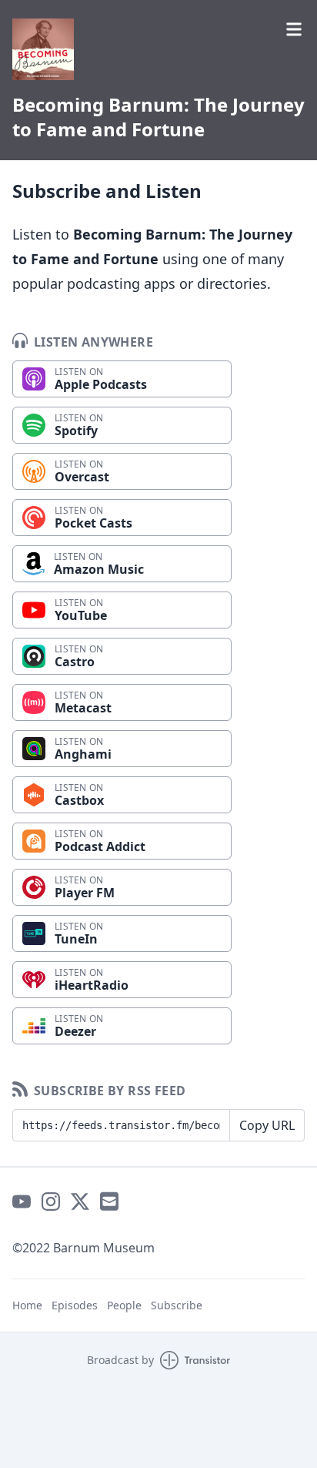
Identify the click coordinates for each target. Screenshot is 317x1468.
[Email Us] (109, 1201)
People (124, 1305)
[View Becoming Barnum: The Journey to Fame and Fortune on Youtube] (21, 1201)
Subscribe (176, 1305)
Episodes (75, 1305)
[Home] (43, 49)
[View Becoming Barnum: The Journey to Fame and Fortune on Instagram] (51, 1201)
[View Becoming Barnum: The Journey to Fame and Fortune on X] (80, 1201)
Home (27, 1305)
